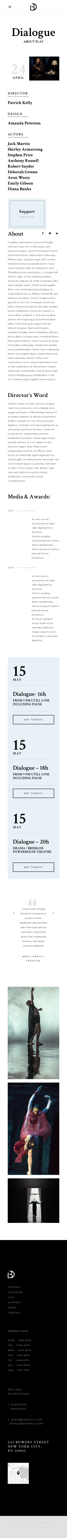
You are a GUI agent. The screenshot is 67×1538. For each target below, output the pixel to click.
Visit (11, 1297)
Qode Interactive (26, 1523)
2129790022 (18, 1408)
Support (14, 1302)
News (12, 1307)
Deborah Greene (23, 172)
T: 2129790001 (17, 1404)
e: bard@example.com (25, 1419)
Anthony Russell (23, 160)
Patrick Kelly (20, 103)
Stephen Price (20, 155)
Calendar (15, 1292)
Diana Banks (19, 189)
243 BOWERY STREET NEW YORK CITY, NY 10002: (28, 1446)
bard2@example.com (26, 1423)
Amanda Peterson (24, 123)
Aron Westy (19, 177)
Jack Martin (19, 144)
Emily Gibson (20, 183)
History (14, 1287)
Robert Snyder (21, 166)
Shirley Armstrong (25, 149)
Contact (14, 1312)
